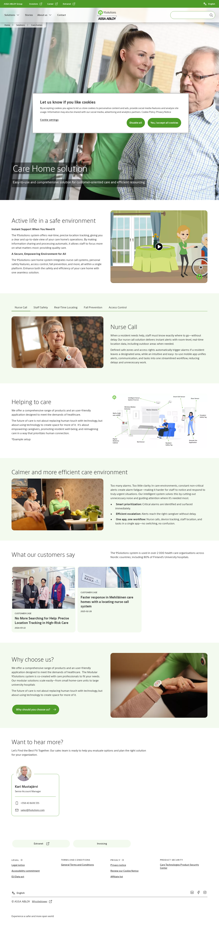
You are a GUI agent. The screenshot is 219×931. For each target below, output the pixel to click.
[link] (35, 3)
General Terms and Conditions (77, 864)
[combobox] (192, 15)
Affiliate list (116, 876)
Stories (29, 15)
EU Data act (18, 876)
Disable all (136, 122)
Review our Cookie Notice (124, 870)
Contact (61, 15)
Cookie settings (49, 119)
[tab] (21, 307)
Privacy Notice (163, 111)
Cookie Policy (148, 111)
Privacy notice (118, 865)
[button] (18, 15)
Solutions (9, 15)
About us (42, 15)
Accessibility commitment (26, 870)
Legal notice (18, 865)
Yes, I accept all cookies (164, 122)
